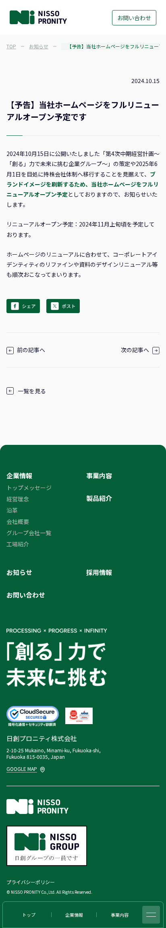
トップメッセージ (29, 488)
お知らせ (19, 572)
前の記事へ (31, 350)
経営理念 (17, 499)
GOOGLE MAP (22, 768)
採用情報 (99, 572)
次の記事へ (135, 350)
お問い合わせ (134, 18)
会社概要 (17, 521)
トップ (28, 914)
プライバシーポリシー (30, 881)
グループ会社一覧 (28, 533)
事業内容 (99, 475)
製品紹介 (99, 498)
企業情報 (19, 475)
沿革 (12, 510)
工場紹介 (17, 544)
